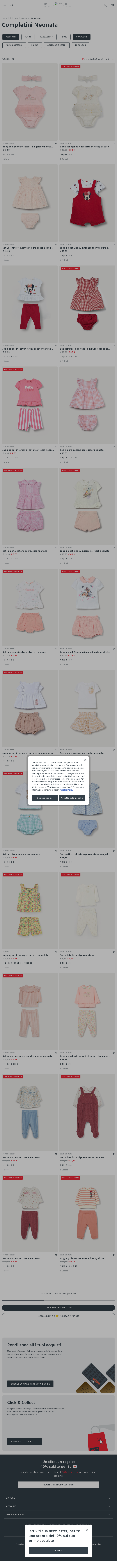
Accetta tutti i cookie (72, 798)
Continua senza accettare (85, 760)
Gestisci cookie (45, 798)
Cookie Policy (66, 790)
